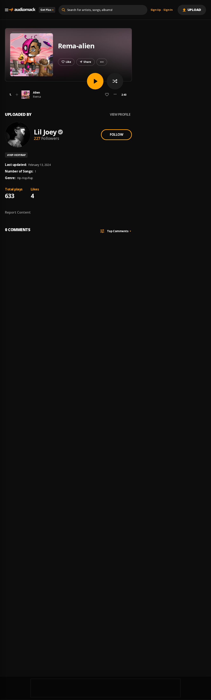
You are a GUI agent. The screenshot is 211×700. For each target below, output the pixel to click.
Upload (194, 9)
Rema (37, 97)
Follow (116, 134)
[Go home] (21, 10)
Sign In (167, 10)
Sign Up (156, 10)
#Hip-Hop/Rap (16, 155)
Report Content (18, 212)
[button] (67, 94)
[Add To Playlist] (17, 94)
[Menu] (6, 10)
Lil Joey (45, 131)
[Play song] (95, 81)
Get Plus (47, 10)
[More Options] (115, 95)
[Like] (107, 94)
